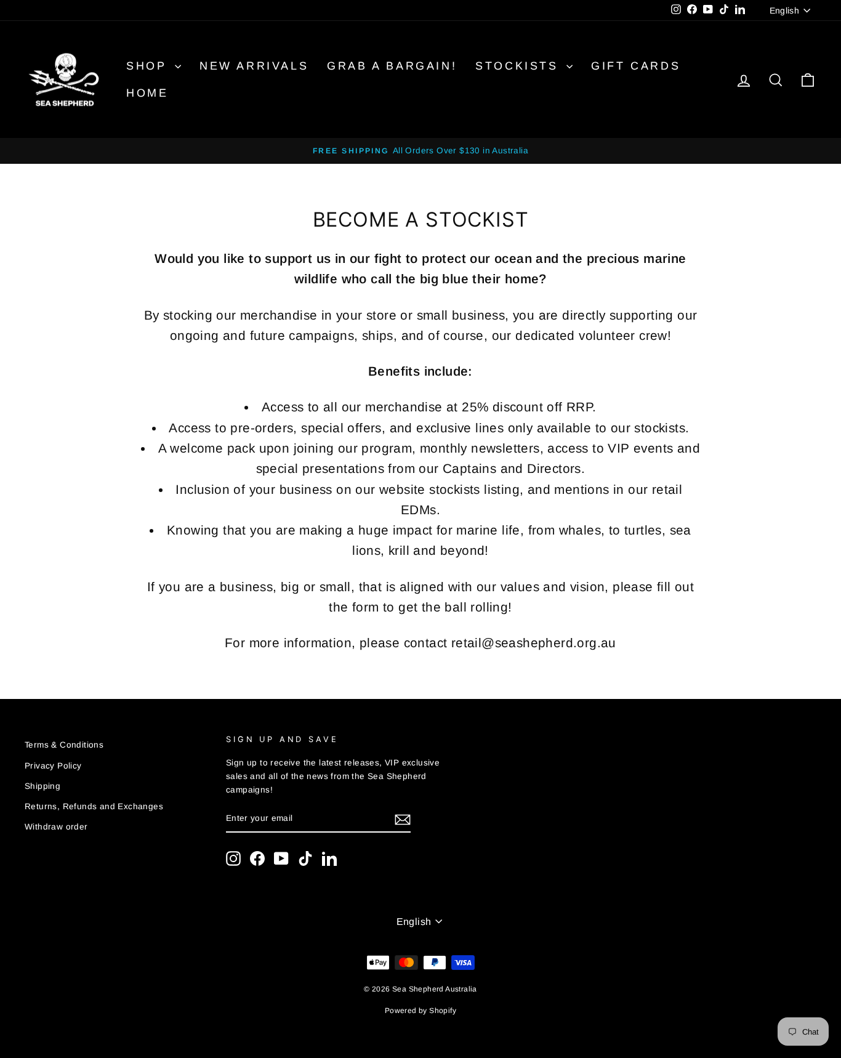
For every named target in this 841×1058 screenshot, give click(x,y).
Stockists (519, 66)
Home (147, 93)
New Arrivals (253, 66)
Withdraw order (56, 826)
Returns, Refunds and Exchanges (94, 806)
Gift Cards (635, 66)
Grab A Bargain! (392, 66)
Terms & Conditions (64, 744)
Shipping (42, 786)
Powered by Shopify (420, 1010)
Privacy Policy (53, 765)
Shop (149, 66)
